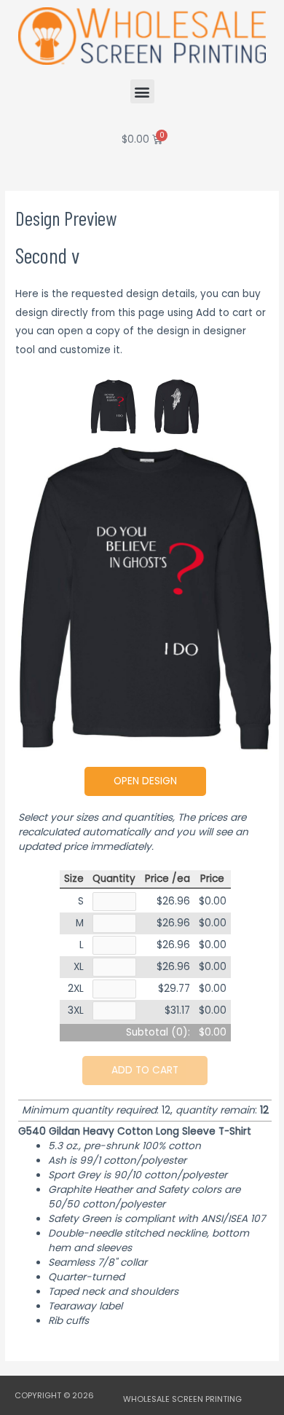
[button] (142, 91)
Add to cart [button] (144, 1070)
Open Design (145, 781)
